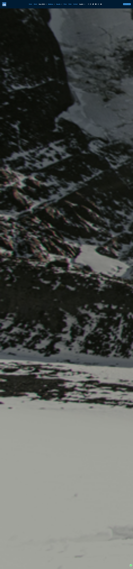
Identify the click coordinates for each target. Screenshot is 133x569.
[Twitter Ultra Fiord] (93, 4)
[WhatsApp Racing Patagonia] (98, 4)
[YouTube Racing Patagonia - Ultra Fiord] (95, 4)
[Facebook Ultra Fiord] (88, 4)
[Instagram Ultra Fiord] (90, 4)
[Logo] (4, 4)
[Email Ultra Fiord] (101, 4)
